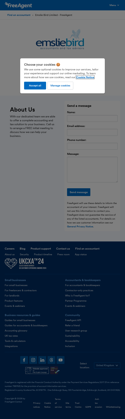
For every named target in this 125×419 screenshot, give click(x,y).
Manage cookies (60, 85)
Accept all (35, 85)
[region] (62, 75)
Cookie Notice (85, 77)
